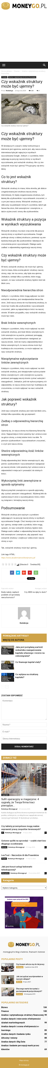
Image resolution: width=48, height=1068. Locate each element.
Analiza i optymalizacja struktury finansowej (22, 77)
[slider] (9, 564)
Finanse (4, 77)
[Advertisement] (24, 36)
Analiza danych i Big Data (13, 1042)
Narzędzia (5, 873)
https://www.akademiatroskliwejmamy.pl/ (18, 558)
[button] (44, 65)
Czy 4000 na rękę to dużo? (35, 592)
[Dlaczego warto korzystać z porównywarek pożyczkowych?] (7, 991)
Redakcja (9, 91)
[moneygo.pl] (24, 6)
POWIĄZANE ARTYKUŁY (16, 635)
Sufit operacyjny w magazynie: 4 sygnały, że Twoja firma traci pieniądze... (20, 802)
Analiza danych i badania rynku (15, 1034)
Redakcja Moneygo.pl (9, 809)
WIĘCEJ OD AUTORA (13, 639)
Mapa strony (24, 1060)
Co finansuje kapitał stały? (28, 662)
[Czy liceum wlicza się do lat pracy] (7, 967)
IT (2, 833)
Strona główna (6, 71)
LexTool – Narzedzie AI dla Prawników (20, 855)
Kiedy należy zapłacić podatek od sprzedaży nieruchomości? (10, 595)
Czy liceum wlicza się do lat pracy (30, 964)
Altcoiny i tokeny (9, 1038)
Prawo (4, 859)
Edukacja (20, 967)
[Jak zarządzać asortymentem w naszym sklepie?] (7, 979)
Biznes (4, 847)
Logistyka (5, 795)
